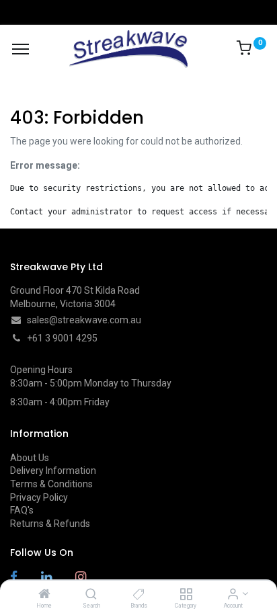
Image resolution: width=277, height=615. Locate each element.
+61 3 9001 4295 (62, 338)
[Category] (186, 594)
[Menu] (20, 49)
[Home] (44, 594)
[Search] (91, 594)
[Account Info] (233, 594)
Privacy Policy (39, 497)
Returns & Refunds (50, 523)
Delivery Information (53, 470)
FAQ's (22, 510)
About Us (29, 457)
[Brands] (138, 594)
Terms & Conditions (51, 484)
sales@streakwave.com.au (84, 320)
